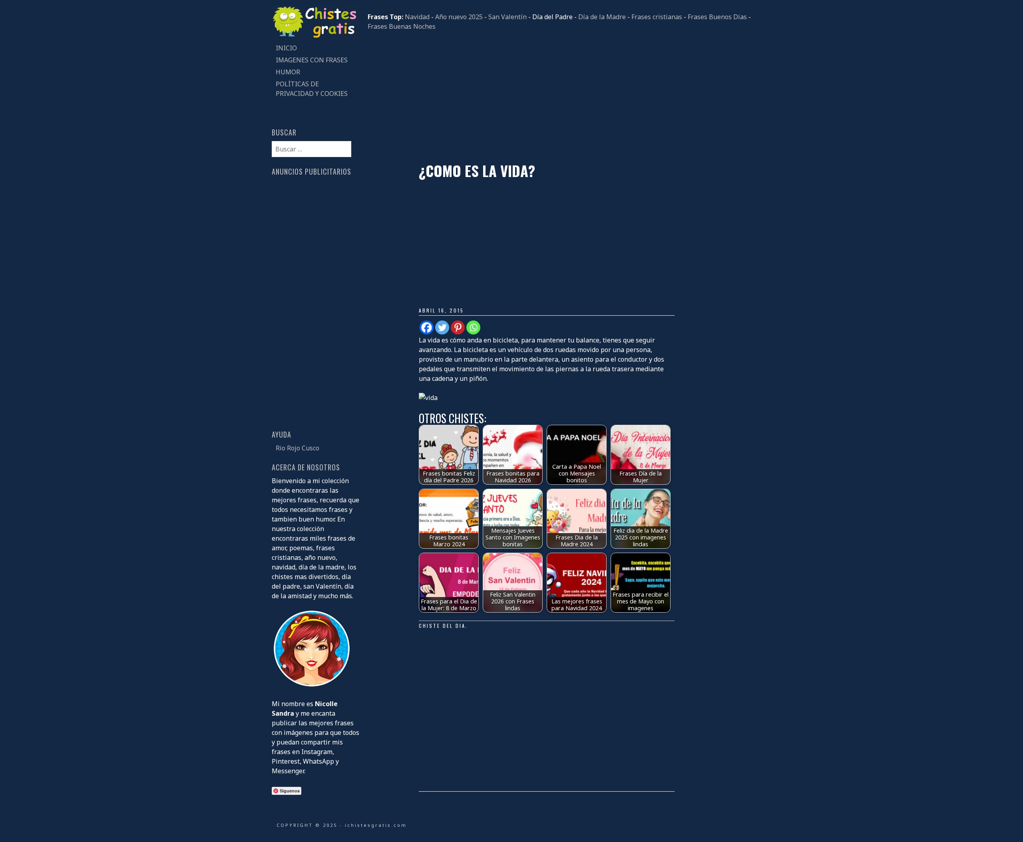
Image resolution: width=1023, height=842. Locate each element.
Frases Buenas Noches (402, 26)
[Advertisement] (559, 97)
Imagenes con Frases (312, 60)
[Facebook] (427, 327)
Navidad (417, 16)
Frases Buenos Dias (717, 16)
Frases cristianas (656, 16)
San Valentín (507, 16)
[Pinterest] (458, 327)
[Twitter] (442, 327)
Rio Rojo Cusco (297, 448)
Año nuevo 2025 (459, 16)
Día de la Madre (602, 16)
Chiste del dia (442, 625)
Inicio (286, 48)
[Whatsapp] (473, 327)
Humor (288, 72)
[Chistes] (316, 37)
